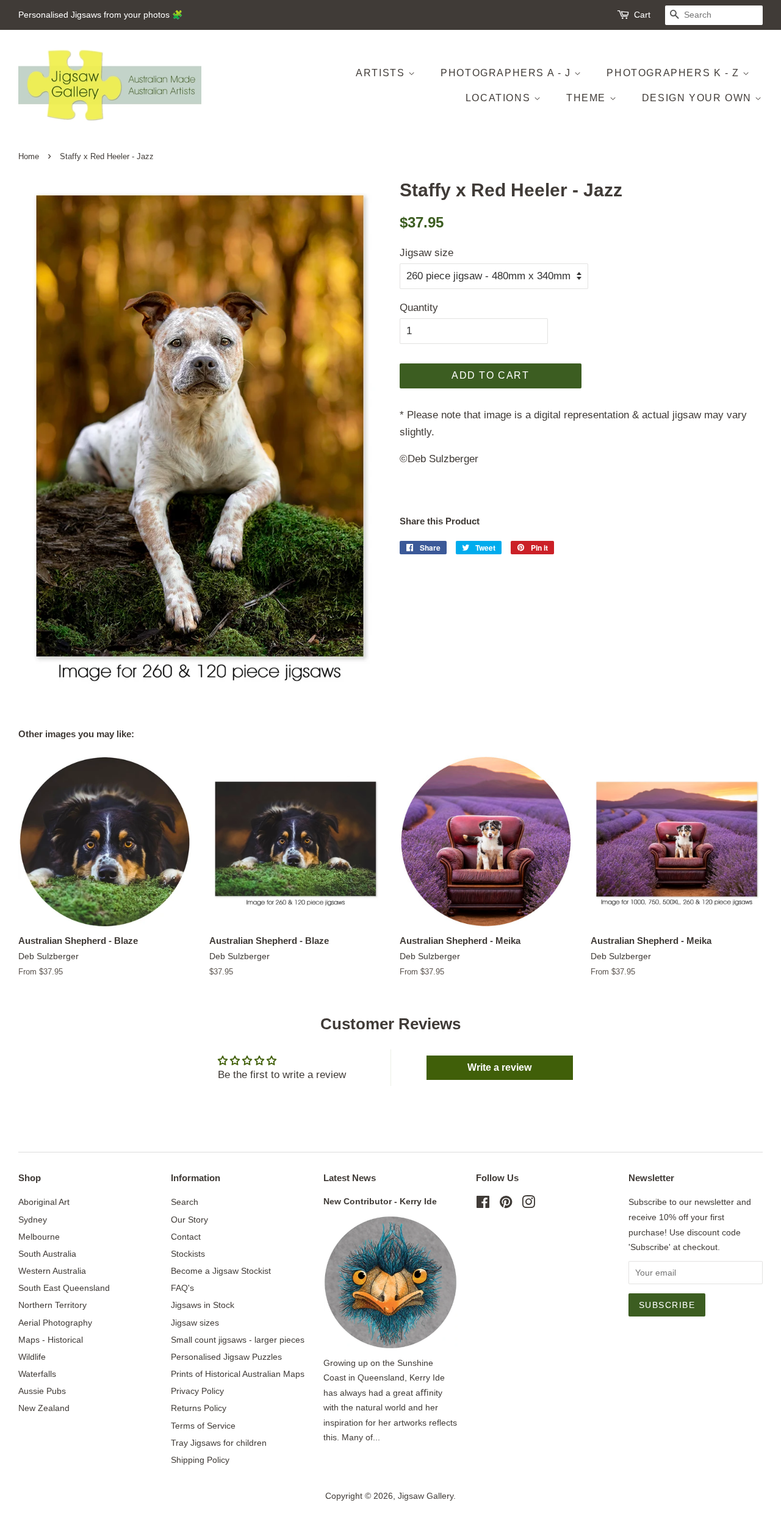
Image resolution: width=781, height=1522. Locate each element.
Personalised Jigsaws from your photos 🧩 (100, 15)
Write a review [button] (499, 1067)
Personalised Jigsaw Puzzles (226, 1357)
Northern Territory (52, 1305)
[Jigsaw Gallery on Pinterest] (506, 1204)
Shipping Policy (200, 1460)
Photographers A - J (507, 73)
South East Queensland (64, 1288)
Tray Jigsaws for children (219, 1443)
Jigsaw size (426, 253)
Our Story (189, 1219)
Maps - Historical (50, 1340)
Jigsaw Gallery (425, 1496)
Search (184, 1202)
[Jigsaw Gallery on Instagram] (528, 1204)
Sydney (32, 1219)
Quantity (419, 307)
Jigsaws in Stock (202, 1305)
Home (28, 156)
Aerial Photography (55, 1322)
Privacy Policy (197, 1391)
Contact (186, 1237)
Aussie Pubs (42, 1391)
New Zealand (44, 1408)
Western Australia (52, 1271)
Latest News (349, 1178)
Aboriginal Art (44, 1202)
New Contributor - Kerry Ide (380, 1201)
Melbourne (39, 1237)
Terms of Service (203, 1426)
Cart (642, 15)
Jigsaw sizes (195, 1322)
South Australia (47, 1254)
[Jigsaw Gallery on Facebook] (483, 1204)
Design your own (698, 98)
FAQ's (182, 1288)
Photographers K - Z (674, 73)
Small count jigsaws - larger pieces (237, 1340)
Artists (382, 73)
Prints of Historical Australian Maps (237, 1374)
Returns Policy (198, 1408)
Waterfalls (37, 1374)
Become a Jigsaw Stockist (221, 1271)
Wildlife (32, 1357)
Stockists (188, 1254)
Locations (500, 98)
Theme (588, 98)
